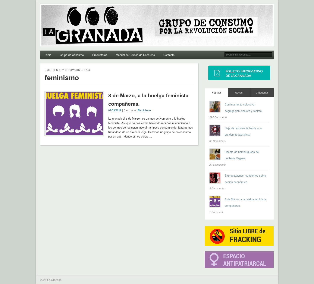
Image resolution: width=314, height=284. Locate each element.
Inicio (48, 55)
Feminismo (144, 110)
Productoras (99, 55)
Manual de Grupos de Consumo (135, 55)
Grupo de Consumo (72, 55)
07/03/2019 (115, 110)
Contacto (169, 55)
